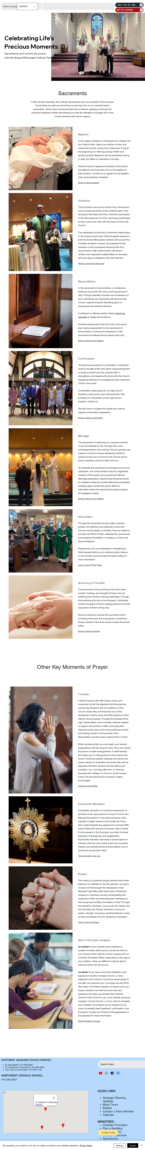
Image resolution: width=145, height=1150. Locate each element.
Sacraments (110, 1138)
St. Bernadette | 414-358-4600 (19, 1065)
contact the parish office (112, 556)
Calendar (108, 1115)
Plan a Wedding (112, 1128)
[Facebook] (106, 1073)
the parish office (109, 486)
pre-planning (96, 776)
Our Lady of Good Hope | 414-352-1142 (23, 1069)
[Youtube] (101, 1073)
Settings (119, 1145)
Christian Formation (115, 1125)
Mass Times (110, 1104)
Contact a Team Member (118, 1111)
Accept (133, 1145)
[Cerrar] (141, 1145)
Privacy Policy (86, 1145)
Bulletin (107, 1108)
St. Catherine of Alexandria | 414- (20, 1067)
